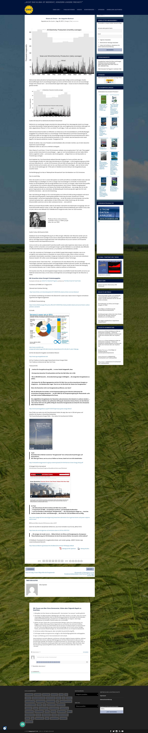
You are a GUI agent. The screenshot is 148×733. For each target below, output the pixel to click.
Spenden (101, 9)
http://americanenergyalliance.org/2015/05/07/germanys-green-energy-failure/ (50, 408)
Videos (79, 9)
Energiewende (40, 701)
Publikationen (69, 9)
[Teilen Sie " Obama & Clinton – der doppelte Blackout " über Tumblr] (49, 561)
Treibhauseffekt (63, 715)
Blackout (54, 694)
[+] (59, 662)
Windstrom (29, 721)
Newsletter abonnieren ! (38, 666)
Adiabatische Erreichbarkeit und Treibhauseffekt (107, 357)
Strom (54, 715)
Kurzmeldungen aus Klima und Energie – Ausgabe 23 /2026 (108, 304)
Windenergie (54, 718)
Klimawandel (39, 711)
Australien (46, 694)
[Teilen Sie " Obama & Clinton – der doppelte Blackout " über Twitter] (46, 561)
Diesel (59, 698)
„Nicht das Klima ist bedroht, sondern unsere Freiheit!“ (54, 2)
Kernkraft (29, 708)
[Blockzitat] (50, 662)
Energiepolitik (30, 701)
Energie (67, 21)
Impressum (103, 695)
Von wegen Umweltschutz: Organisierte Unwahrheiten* (108, 321)
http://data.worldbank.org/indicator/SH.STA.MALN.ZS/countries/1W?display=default (51, 545)
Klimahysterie (43, 708)
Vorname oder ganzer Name (105, 28)
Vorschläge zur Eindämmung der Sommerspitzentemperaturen (106, 309)
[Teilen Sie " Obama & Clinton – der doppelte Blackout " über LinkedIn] (56, 561)
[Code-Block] (52, 662)
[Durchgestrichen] (44, 662)
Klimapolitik (64, 708)
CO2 (66, 694)
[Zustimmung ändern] (5, 728)
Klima (35, 708)
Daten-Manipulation (38, 698)
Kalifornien (51, 705)
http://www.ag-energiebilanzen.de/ (38, 356)
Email (99, 34)
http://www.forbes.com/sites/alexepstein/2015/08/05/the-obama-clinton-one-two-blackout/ (54, 292)
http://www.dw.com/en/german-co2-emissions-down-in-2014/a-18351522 (49, 530)
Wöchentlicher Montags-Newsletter (109, 42)
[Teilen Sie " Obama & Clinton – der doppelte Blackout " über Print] (62, 561)
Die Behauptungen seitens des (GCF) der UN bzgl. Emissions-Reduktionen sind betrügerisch (109, 315)
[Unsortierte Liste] (48, 662)
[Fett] (37, 662)
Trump (27, 718)
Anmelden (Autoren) (114, 9)
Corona (28, 698)
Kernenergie (61, 705)
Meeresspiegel (30, 715)
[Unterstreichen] (42, 662)
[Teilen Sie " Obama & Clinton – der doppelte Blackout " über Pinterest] (52, 561)
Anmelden (85, 652)
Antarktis (38, 694)
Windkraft (63, 718)
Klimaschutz (29, 711)
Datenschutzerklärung (106, 699)
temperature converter (104, 275)
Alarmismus (29, 694)
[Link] (55, 662)
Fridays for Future (65, 701)
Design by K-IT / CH (33, 731)
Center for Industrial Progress (49, 281)
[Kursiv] (40, 662)
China (61, 694)
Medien (69, 711)
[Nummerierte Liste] (46, 662)
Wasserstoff (39, 718)
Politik (38, 715)
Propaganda (46, 715)
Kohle (47, 711)
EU (57, 701)
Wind (47, 718)
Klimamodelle (54, 708)
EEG (64, 698)
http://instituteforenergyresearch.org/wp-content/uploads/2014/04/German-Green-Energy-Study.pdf (56, 462)
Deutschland (51, 698)
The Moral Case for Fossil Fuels (72, 281)
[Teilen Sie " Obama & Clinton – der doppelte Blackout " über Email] (59, 561)
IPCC (44, 705)
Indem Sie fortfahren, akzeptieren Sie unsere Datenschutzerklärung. (109, 45)
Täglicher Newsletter (105, 40)
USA (33, 718)
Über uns (56, 9)
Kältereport (61, 711)
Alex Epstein (52, 21)
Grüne (39, 705)
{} (56, 662)
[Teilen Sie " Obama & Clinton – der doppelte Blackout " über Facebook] (43, 561)
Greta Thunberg (30, 705)
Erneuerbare (50, 701)
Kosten (53, 711)
